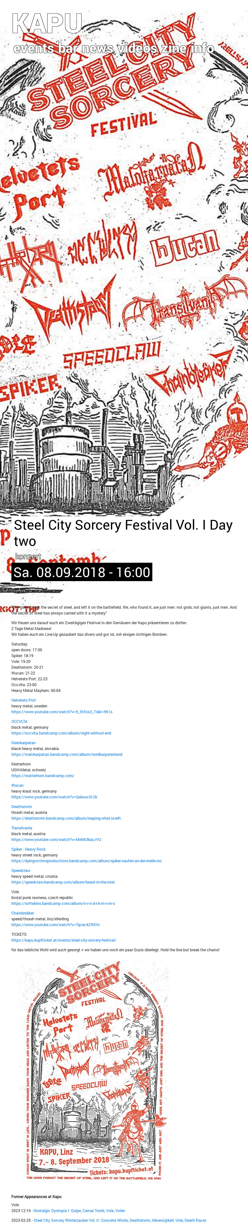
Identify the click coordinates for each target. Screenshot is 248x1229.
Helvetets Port (23, 700)
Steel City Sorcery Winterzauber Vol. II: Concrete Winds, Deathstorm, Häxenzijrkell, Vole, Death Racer (120, 1220)
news (98, 47)
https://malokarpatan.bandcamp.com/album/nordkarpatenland (66, 754)
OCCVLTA (19, 721)
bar (68, 47)
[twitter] (233, 17)
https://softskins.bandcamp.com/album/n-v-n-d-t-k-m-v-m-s (63, 903)
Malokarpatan (23, 742)
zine (174, 47)
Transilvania (21, 827)
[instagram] (222, 17)
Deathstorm (21, 806)
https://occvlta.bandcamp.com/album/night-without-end (61, 732)
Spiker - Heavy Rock (28, 849)
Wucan (17, 785)
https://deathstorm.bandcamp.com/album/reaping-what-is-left (66, 818)
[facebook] (211, 17)
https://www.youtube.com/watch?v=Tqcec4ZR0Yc (55, 924)
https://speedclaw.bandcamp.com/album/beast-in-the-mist (63, 881)
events (33, 47)
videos (137, 47)
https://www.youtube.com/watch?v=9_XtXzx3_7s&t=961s (61, 711)
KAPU (47, 22)
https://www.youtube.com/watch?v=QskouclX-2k (54, 796)
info (202, 47)
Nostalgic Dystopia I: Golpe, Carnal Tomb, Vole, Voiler (79, 1210)
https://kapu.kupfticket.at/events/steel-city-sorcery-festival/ (63, 940)
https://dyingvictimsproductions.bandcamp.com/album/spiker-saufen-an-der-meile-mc (86, 860)
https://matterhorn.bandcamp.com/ (42, 775)
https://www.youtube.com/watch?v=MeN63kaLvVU (56, 839)
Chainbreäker (22, 912)
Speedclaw (20, 870)
